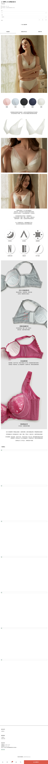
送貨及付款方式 (24, 31)
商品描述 (8, 31)
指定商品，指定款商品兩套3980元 (8, 7)
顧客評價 (40, 31)
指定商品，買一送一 (5, 6)
